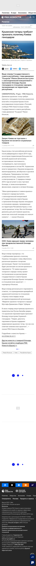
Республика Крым (25, 352)
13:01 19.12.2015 (7, 25)
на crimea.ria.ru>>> (9, 336)
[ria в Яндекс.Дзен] (12, 485)
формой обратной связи (18, 542)
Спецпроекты (6, 499)
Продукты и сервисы (27, 499)
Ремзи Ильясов (7, 352)
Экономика (21, 495)
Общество (13, 495)
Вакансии (5, 506)
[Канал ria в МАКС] (5, 485)
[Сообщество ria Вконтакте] (19, 485)
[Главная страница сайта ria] (11, 17)
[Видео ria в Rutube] (32, 485)
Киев (16, 352)
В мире (29, 495)
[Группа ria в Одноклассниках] (25, 485)
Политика (5, 495)
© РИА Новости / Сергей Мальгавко (11, 60)
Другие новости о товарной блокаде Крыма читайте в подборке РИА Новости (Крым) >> (16, 342)
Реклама (15, 499)
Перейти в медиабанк (26, 60)
